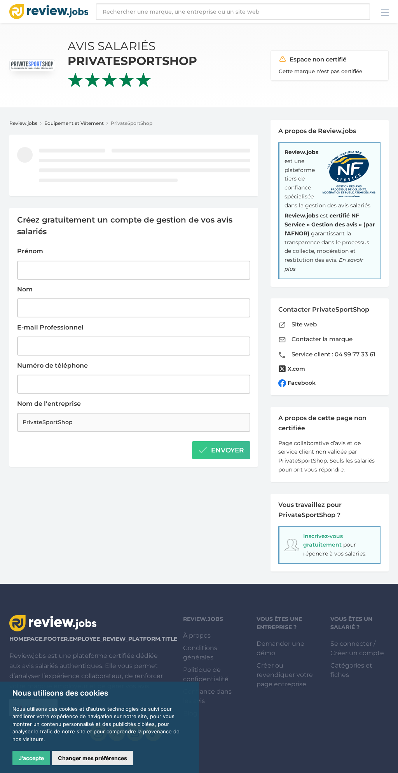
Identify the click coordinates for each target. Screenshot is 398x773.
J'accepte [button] (31, 758)
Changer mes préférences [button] (92, 758)
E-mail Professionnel (50, 327)
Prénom (30, 251)
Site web (303, 324)
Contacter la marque (321, 339)
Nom (25, 289)
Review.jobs (23, 123)
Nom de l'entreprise (49, 403)
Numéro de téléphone (52, 365)
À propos (197, 635)
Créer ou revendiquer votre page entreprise (285, 675)
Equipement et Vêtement (74, 123)
